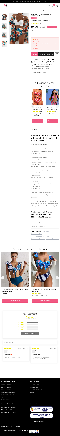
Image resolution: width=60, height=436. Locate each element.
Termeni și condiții (6, 387)
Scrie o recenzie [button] (30, 333)
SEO (14, 426)
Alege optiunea (37, 121)
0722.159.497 (50, 59)
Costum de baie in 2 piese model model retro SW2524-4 (44, 290)
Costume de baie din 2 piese (40, 236)
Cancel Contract (5, 399)
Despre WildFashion (6, 384)
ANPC (2, 397)
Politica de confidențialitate (8, 392)
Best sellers (46, 231)
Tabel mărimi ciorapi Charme (8, 412)
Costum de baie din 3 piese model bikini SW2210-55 (52, 108)
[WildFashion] (5, 5)
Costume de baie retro (38, 239)
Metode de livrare (34, 384)
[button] (35, 24)
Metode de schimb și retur (36, 389)
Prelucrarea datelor (6, 389)
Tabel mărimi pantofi (6, 409)
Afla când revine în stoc (35, 54)
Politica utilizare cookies (7, 394)
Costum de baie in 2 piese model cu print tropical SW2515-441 (15, 290)
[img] (7, 348)
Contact (32, 392)
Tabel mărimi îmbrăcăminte (8, 407)
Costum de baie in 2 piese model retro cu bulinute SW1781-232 (37, 108)
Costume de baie (36, 234)
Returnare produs (38, 421)
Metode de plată (34, 387)
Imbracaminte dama (52, 239)
